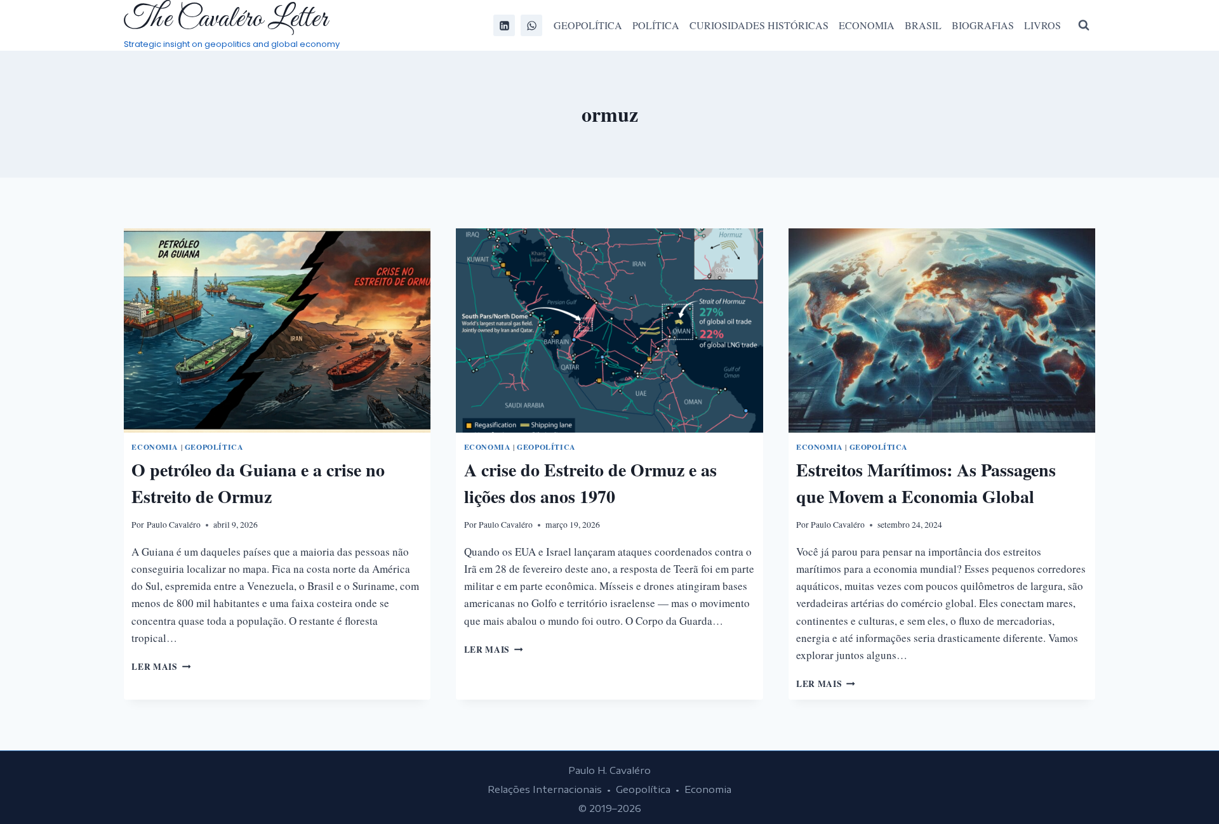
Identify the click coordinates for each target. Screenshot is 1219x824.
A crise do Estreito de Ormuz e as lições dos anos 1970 (590, 483)
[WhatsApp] (531, 25)
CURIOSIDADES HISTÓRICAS (759, 25)
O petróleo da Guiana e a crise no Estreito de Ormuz (258, 483)
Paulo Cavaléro (174, 524)
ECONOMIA (867, 25)
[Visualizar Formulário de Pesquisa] (1083, 25)
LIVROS (1042, 25)
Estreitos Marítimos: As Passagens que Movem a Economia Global (926, 483)
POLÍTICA (655, 25)
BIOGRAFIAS (983, 25)
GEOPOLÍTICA (588, 25)
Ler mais (160, 666)
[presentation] (277, 330)
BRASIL (923, 25)
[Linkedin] (504, 25)
